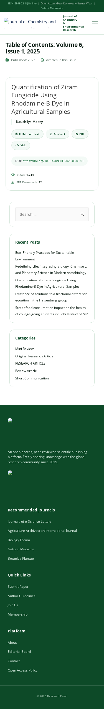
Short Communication (32, 378)
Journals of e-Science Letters (30, 521)
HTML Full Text (29, 134)
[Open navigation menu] (95, 23)
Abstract (59, 134)
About (12, 642)
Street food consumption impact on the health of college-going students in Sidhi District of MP (51, 311)
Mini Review (24, 349)
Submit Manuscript (52, 8)
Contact (14, 661)
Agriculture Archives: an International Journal (42, 531)
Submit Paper (18, 586)
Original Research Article (34, 356)
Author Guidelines (21, 596)
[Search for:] (52, 214)
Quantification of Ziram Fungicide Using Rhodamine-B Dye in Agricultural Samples (44, 99)
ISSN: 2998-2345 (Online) (22, 3)
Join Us (13, 605)
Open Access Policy (22, 670)
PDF (81, 134)
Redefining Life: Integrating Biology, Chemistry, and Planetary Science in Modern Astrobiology (51, 269)
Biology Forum (19, 540)
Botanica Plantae (21, 558)
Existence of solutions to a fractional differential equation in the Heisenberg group (51, 297)
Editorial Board (19, 651)
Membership (17, 614)
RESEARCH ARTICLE (30, 363)
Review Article (26, 371)
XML (23, 145)
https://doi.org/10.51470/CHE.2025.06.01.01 (53, 161)
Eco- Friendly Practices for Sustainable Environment (44, 255)
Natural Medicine (21, 549)
